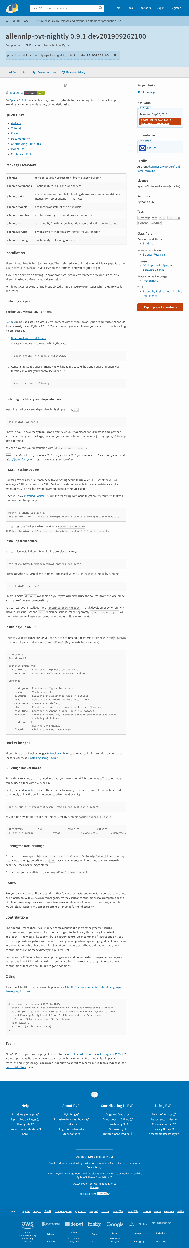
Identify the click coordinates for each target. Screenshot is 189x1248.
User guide (23, 1124)
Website (16, 123)
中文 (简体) (118, 1211)
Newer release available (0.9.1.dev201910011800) (156, 121)
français (37, 1211)
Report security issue (164, 1119)
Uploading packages (23, 1119)
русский (147, 1211)
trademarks (128, 1174)
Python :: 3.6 (150, 281)
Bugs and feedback (117, 1114)
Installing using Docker (43, 758)
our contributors (16, 1067)
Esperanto (169, 1211)
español (26, 1211)
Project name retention (23, 1129)
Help (118, 8)
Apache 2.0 (16, 100)
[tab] (18, 72)
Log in (160, 8)
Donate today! (94, 1167)
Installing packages (24, 1114)
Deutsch (105, 1211)
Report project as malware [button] (160, 307)
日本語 (47, 1211)
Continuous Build (22, 154)
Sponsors (145, 8)
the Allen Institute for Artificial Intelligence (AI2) (92, 1054)
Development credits (116, 1134)
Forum (15, 134)
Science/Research (154, 255)
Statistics (71, 1124)
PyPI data (144, 108)
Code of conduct (162, 1124)
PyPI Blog (70, 1114)
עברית (157, 1211)
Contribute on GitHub (116, 1119)
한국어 (180, 1211)
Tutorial (16, 128)
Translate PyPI (116, 1124)
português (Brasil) (63, 1211)
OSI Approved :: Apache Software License (157, 267)
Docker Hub (57, 753)
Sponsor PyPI (117, 1129)
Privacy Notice (162, 1129)
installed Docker (34, 496)
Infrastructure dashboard (70, 1119)
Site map (94, 1187)
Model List (17, 149)
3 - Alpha (148, 244)
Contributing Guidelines (26, 144)
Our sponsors (71, 1134)
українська (80, 1211)
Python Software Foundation (93, 1177)
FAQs (25, 1134)
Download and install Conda (28, 338)
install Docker (36, 790)
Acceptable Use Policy (162, 1134)
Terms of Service (162, 1114)
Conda (10, 322)
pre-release (62, 21)
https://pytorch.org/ (17, 460)
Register (176, 8)
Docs (130, 8)
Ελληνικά (94, 1211)
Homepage (148, 92)
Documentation (20, 139)
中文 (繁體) (133, 1211)
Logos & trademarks (71, 1129)
